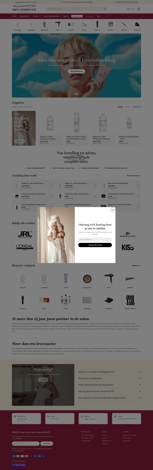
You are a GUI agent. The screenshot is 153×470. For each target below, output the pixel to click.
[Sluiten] (113, 209)
